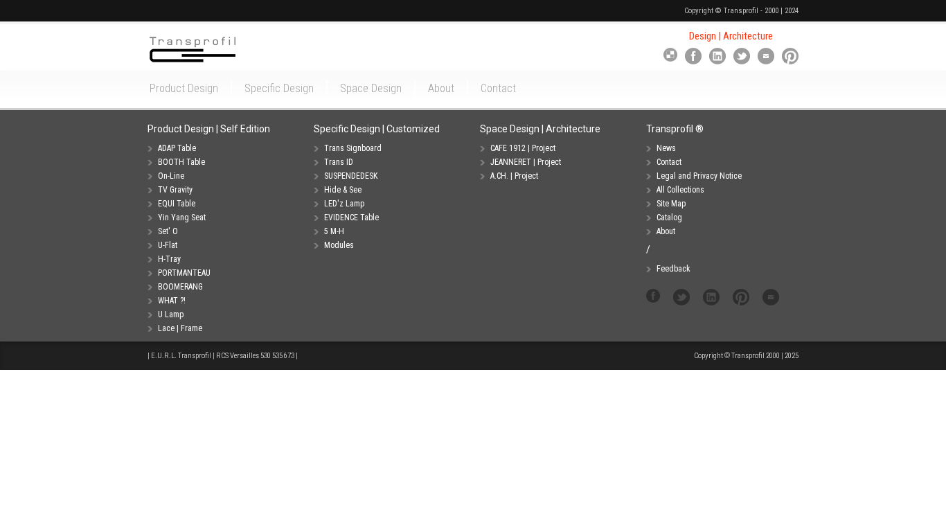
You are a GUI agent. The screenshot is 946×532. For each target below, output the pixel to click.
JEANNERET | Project (525, 162)
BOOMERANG (180, 287)
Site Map (671, 204)
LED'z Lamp (344, 204)
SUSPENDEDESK (350, 176)
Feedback (673, 269)
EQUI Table (176, 204)
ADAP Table (177, 148)
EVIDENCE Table (351, 217)
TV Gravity (175, 190)
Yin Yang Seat (182, 217)
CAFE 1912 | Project (522, 148)
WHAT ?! (172, 300)
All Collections (680, 190)
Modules (339, 245)
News (666, 148)
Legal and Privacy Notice (699, 176)
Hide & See (343, 190)
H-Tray (169, 259)
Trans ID (338, 162)
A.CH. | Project (514, 176)
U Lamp (171, 314)
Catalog (669, 217)
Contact (669, 162)
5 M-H (334, 231)
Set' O (168, 231)
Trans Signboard (353, 148)
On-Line (171, 176)
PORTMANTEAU (184, 273)
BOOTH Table (181, 162)
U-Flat (167, 245)
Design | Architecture (731, 36)
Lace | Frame (180, 328)
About (666, 231)
